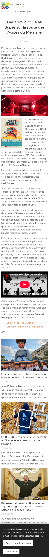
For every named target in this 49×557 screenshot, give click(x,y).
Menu (45, 7)
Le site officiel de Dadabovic (21, 322)
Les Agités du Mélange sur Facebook (25, 326)
